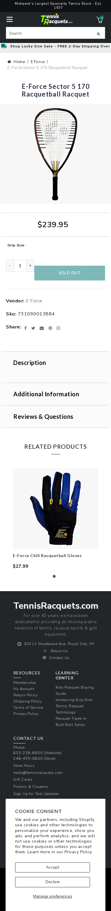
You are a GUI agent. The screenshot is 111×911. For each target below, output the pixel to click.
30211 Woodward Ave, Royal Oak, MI (59, 643)
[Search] (98, 33)
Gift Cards (23, 779)
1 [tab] (56, 578)
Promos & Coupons (31, 786)
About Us (59, 650)
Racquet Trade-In (71, 718)
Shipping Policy (27, 701)
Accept (52, 867)
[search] (55, 33)
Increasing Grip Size (74, 699)
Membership (24, 682)
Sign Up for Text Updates (36, 793)
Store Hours (24, 765)
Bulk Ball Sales (70, 724)
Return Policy (25, 694)
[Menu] (10, 18)
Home (19, 62)
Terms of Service (28, 707)
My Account (23, 688)
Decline (53, 882)
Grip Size (16, 245)
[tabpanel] (55, 519)
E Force (38, 62)
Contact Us (59, 657)
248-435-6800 (28, 758)
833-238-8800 (28, 752)
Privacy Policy (78, 852)
